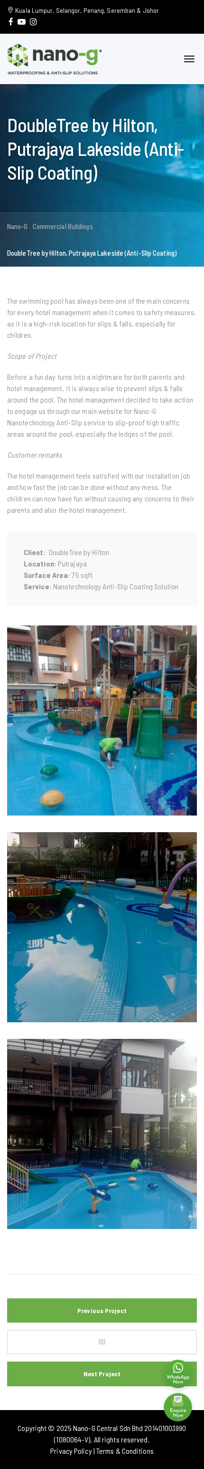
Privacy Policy (71, 1450)
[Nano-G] (54, 57)
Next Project (102, 1374)
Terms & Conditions (125, 1450)
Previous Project (102, 1310)
